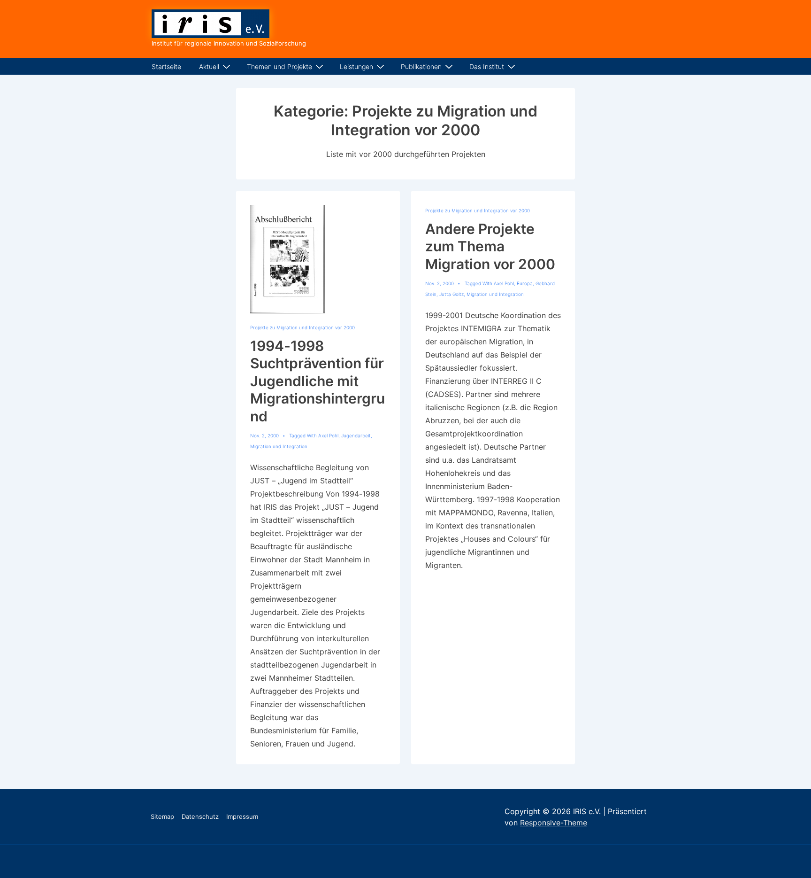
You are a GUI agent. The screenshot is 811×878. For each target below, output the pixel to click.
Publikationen (421, 66)
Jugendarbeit (356, 435)
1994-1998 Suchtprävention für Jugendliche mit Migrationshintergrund (317, 381)
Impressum (242, 816)
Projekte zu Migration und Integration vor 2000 (302, 327)
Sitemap (162, 816)
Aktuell (209, 66)
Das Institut (486, 66)
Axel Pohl (328, 435)
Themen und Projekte (279, 66)
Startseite (166, 66)
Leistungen (356, 66)
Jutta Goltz (451, 294)
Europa (525, 283)
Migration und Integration (278, 446)
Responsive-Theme (553, 822)
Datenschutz (200, 816)
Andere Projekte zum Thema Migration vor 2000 (490, 246)
